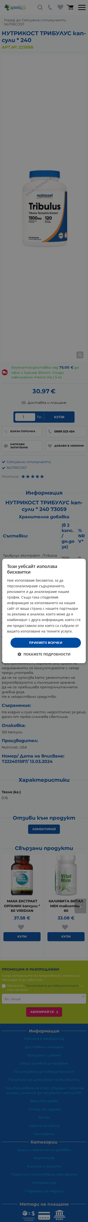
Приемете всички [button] (45, 642)
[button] (44, 654)
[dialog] (44, 611)
